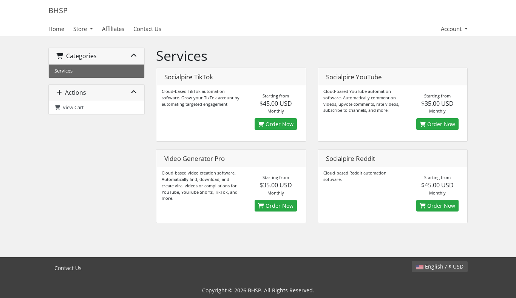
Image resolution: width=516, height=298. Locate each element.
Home (56, 28)
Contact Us (147, 28)
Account (452, 28)
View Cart (72, 107)
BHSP (58, 10)
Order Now (279, 124)
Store (80, 28)
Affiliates (113, 28)
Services (63, 71)
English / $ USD (443, 266)
